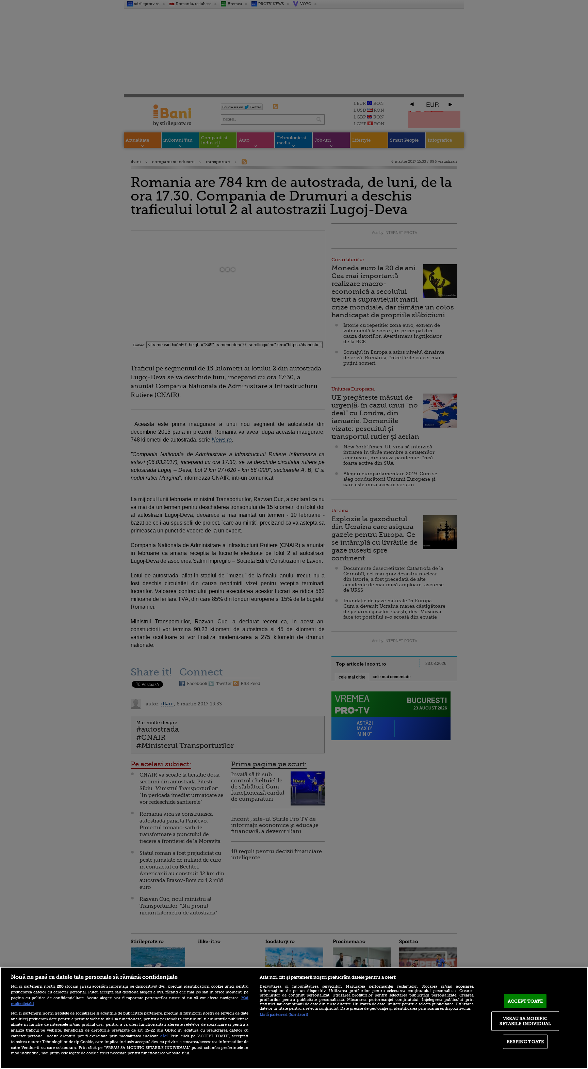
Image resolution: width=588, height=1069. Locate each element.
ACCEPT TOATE (525, 1001)
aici (164, 1036)
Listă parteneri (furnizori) (284, 1014)
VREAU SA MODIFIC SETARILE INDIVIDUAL (525, 1021)
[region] (294, 1018)
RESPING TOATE (525, 1041)
